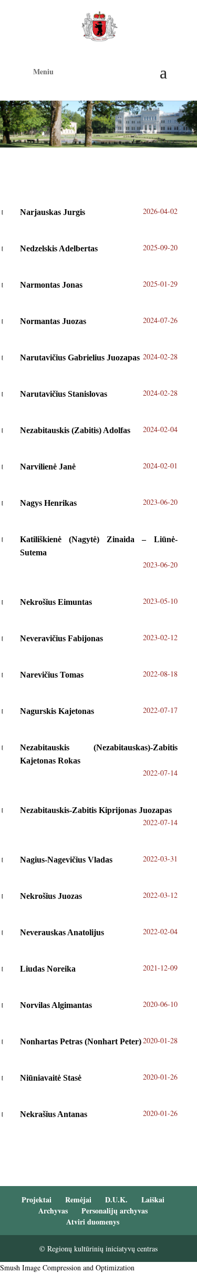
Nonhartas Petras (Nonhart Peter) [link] (80, 1041)
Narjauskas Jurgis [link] (52, 212)
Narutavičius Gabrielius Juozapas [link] (81, 357)
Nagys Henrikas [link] (48, 502)
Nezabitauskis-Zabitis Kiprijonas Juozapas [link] (96, 810)
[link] (99, 25)
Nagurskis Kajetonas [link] (57, 711)
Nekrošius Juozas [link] (51, 896)
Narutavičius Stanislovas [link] (63, 393)
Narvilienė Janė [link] (48, 466)
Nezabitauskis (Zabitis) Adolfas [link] (75, 430)
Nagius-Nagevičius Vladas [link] (66, 859)
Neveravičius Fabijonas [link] (61, 638)
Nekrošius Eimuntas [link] (56, 602)
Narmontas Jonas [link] (51, 284)
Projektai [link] (36, 1199)
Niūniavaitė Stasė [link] (50, 1077)
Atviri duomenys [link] (92, 1221)
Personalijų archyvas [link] (114, 1210)
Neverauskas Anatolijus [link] (62, 932)
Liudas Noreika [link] (48, 968)
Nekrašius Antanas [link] (53, 1114)
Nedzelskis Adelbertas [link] (60, 248)
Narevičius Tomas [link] (52, 674)
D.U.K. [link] (116, 1199)
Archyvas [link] (53, 1210)
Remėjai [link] (78, 1199)
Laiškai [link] (152, 1199)
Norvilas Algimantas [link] (56, 1005)
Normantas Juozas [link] (53, 321)
